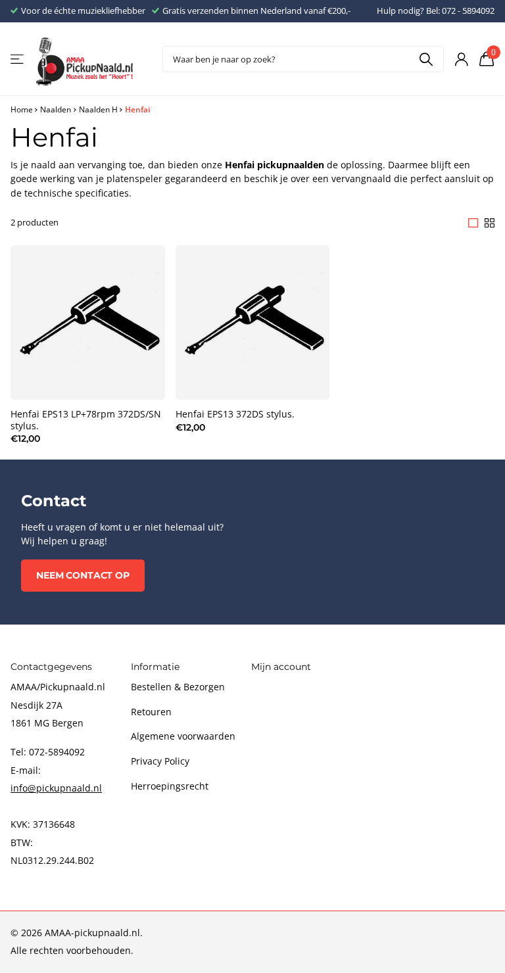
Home (22, 109)
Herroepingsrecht (169, 786)
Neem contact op (83, 575)
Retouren (151, 711)
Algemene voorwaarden (183, 736)
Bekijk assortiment (18, 59)
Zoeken (426, 59)
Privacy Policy (160, 761)
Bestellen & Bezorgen (178, 686)
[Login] (461, 59)
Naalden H (98, 109)
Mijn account (281, 667)
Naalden (55, 109)
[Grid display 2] (489, 222)
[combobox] (303, 59)
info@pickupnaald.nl (56, 788)
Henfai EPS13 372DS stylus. (235, 414)
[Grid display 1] (473, 222)
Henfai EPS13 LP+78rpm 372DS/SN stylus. (86, 420)
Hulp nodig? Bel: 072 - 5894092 (435, 10)
